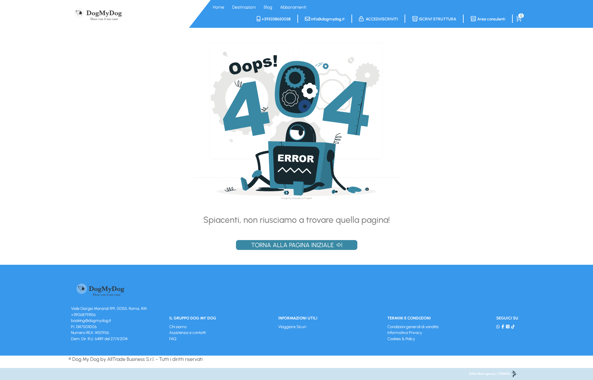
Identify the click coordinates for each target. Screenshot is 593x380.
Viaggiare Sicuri (292, 326)
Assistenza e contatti (187, 332)
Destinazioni (244, 7)
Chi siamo (178, 326)
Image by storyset (291, 198)
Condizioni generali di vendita (413, 326)
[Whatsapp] (498, 326)
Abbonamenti (293, 7)
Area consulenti (490, 19)
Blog (268, 7)
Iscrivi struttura (437, 19)
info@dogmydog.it (327, 19)
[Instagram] (507, 326)
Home (218, 7)
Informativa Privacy (404, 332)
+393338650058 (276, 19)
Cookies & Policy (401, 338)
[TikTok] (513, 326)
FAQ (172, 338)
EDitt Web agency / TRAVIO (490, 373)
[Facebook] (503, 326)
